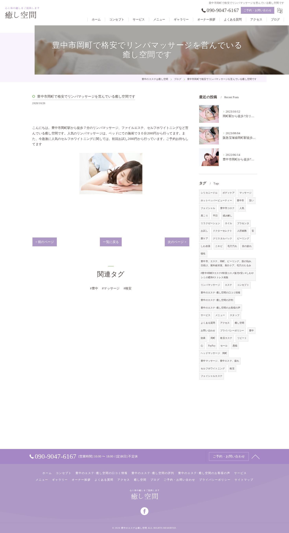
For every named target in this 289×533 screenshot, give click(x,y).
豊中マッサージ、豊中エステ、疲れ (220, 360)
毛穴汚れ (232, 246)
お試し (204, 230)
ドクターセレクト (222, 230)
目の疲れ (247, 246)
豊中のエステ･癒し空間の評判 (217, 300)
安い (251, 200)
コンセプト (243, 285)
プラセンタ (243, 223)
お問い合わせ (208, 330)
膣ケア (204, 238)
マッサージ (245, 192)
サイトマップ (244, 479)
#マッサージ (111, 288)
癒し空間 (239, 322)
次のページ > (177, 242)
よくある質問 (208, 322)
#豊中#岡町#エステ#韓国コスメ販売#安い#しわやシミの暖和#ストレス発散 (227, 275)
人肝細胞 (242, 230)
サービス (205, 315)
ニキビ (219, 246)
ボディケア (229, 192)
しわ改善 (205, 246)
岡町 (213, 338)
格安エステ (226, 338)
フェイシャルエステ (211, 376)
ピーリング (243, 238)
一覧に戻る (111, 242)
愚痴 (235, 345)
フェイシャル (208, 208)
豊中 (251, 330)
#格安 (128, 288)
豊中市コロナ (227, 208)
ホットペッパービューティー (216, 200)
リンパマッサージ (210, 285)
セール (224, 345)
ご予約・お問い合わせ (258, 10)
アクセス (225, 322)
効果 (203, 338)
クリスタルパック (222, 238)
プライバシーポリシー (232, 330)
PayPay (211, 345)
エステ (228, 285)
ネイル (228, 223)
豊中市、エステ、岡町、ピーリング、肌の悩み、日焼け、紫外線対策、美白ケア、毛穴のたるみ (227, 263)
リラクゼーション (210, 223)
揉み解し (227, 215)
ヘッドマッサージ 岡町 (214, 353)
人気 (241, 208)
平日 (215, 215)
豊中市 (240, 200)
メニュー (220, 315)
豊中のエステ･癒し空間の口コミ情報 (220, 292)
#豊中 (94, 288)
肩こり (204, 215)
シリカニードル (209, 192)
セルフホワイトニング (213, 368)
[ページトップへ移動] (256, 456)
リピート (242, 338)
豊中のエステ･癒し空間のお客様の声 (220, 307)
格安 (232, 368)
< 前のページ (44, 242)
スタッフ (234, 315)
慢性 (203, 253)
